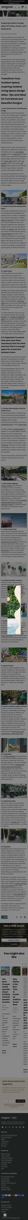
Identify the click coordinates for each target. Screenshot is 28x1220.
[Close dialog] (19, 587)
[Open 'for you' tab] (5, 1215)
